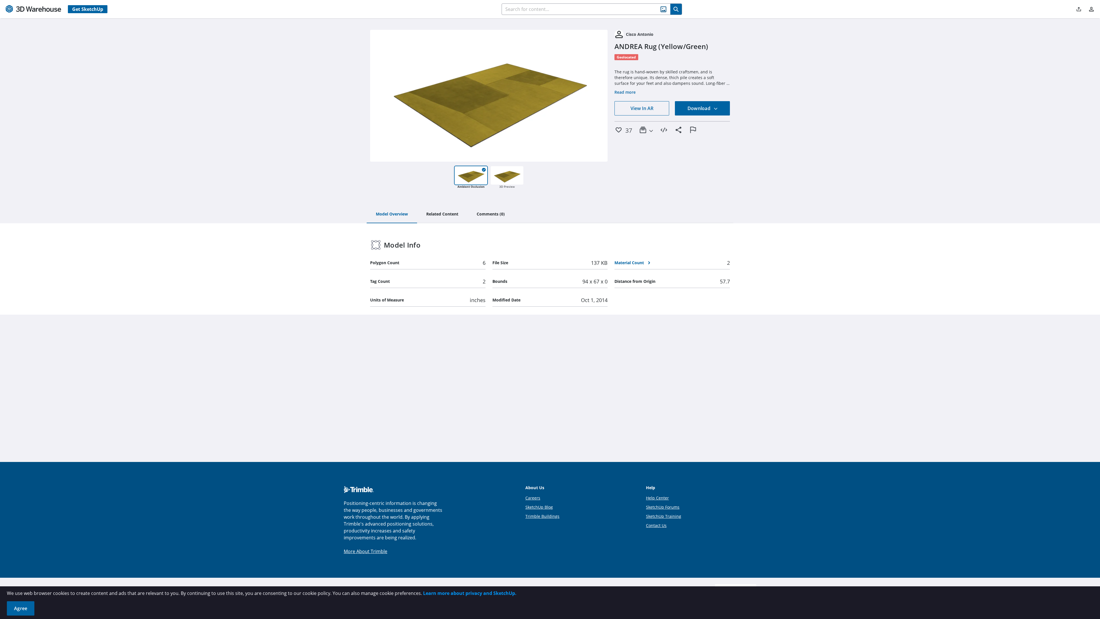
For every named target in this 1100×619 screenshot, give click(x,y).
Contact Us (656, 525)
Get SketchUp (87, 9)
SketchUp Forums (662, 507)
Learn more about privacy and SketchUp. (469, 593)
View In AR (641, 108)
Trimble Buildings (542, 516)
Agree (20, 608)
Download (700, 108)
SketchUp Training (663, 516)
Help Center (657, 498)
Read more (625, 92)
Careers (532, 498)
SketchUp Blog (539, 507)
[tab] (392, 214)
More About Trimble (365, 551)
